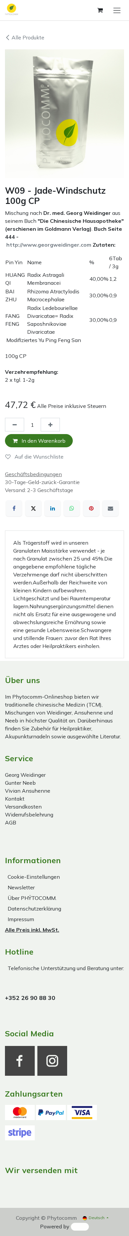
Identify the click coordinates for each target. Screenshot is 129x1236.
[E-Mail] (110, 508)
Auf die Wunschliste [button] (38, 456)
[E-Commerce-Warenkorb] (100, 10)
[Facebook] (14, 508)
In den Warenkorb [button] (42, 440)
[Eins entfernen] (14, 424)
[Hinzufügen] (50, 424)
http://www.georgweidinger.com (48, 244)
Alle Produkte (28, 37)
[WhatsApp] (72, 508)
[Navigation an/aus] (117, 10)
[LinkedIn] (53, 508)
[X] (33, 508)
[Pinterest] (91, 508)
